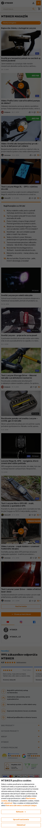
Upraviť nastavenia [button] (21, 820)
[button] (8, 803)
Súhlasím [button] (21, 812)
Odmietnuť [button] (21, 825)
